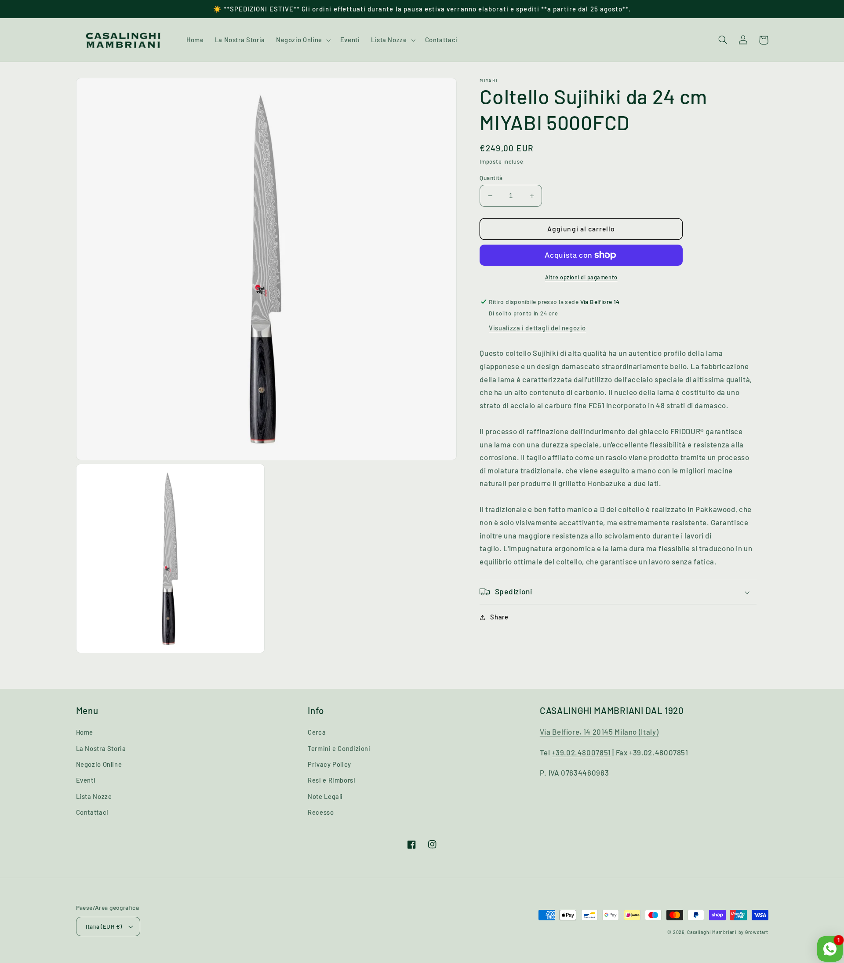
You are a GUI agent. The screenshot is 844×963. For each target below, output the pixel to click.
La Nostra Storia (101, 748)
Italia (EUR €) (104, 926)
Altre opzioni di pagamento (581, 277)
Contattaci (92, 812)
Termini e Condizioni (339, 748)
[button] (302, 40)
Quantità (491, 177)
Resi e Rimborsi (331, 780)
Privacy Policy (329, 764)
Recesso (321, 812)
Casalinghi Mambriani (712, 932)
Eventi (86, 780)
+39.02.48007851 (581, 752)
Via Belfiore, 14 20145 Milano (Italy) (599, 731)
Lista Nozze (94, 796)
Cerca (317, 732)
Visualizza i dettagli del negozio (537, 328)
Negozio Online (99, 764)
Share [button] (499, 617)
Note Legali (325, 796)
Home (85, 732)
